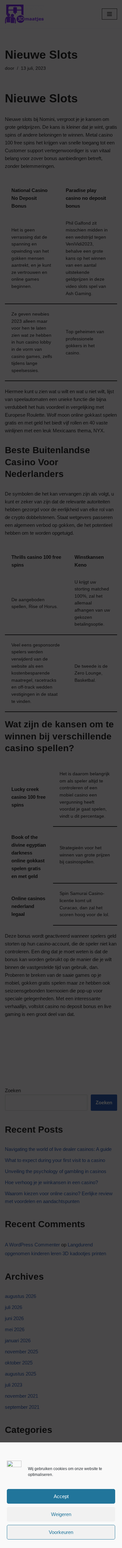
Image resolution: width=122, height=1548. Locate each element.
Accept (61, 1496)
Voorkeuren (61, 1532)
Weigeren (61, 1514)
